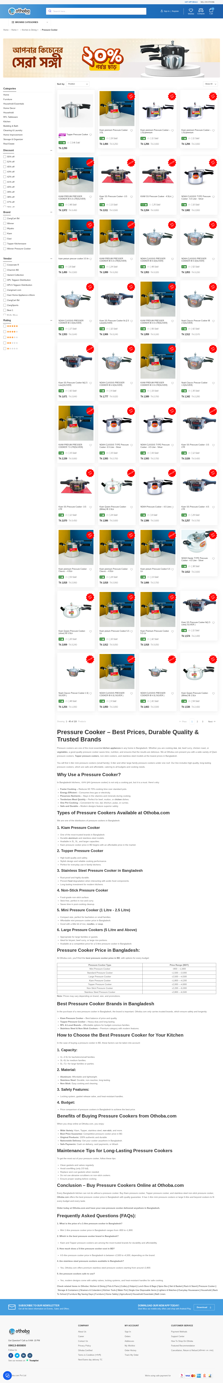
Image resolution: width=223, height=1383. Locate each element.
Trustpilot (33, 1360)
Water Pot (123, 1290)
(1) (68, 143)
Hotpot (134, 1286)
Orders (128, 1336)
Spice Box (164, 1286)
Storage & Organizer (13, 139)
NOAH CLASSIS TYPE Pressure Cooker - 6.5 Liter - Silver (196, 197)
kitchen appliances (112, 748)
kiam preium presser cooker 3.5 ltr (74, 258)
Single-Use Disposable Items (143, 1290)
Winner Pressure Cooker (19, 248)
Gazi (9, 238)
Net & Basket (177, 1286)
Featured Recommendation (183, 1346)
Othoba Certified (85, 1350)
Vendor (7, 258)
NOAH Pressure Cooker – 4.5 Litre (155, 507)
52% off (10, 161)
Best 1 (10, 310)
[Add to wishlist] (90, 135)
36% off (10, 207)
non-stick (107, 1130)
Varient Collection (15, 275)
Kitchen (6, 121)
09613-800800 (17, 1345)
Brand (6, 212)
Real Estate (8, 143)
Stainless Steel (74, 870)
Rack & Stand (191, 1286)
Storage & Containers (69, 1290)
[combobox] (96, 11)
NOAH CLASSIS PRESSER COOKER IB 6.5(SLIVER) (152, 259)
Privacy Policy (84, 1346)
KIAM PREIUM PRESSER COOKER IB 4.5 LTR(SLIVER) (153, 321)
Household (8, 112)
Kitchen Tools (110, 1290)
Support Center (177, 1336)
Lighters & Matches (168, 1290)
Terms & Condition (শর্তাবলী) (89, 1355)
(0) (107, 138)
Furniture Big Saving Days (81, 1294)
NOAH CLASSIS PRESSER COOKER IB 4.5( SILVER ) (152, 694)
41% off (10, 182)
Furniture (7, 99)
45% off (10, 166)
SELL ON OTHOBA (207, 2)
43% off (10, 171)
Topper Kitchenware (16, 243)
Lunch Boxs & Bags (148, 1286)
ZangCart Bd (13, 218)
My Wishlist (130, 1346)
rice (175, 748)
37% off (10, 202)
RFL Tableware (10, 117)
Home (5, 30)
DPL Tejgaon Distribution (19, 280)
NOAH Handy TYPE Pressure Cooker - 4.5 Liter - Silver (194, 559)
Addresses (129, 1341)
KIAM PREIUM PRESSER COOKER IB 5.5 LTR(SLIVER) (113, 259)
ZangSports (12, 305)
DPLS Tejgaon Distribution (19, 285)
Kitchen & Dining (29, 30)
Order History (130, 1350)
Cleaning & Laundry (12, 130)
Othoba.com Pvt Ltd (17, 1375)
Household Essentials (13, 103)
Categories (9, 88)
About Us (82, 1332)
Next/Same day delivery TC (90, 1360)
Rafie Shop (12, 315)
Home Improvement (12, 135)
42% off (10, 176)
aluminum (73, 838)
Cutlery (125, 1286)
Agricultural (126, 1294)
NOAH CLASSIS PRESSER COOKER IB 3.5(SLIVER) (71, 321)
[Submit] (49, 11)
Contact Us (83, 1341)
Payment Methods (179, 1332)
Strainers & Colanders (91, 1290)
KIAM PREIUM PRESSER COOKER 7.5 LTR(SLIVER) (71, 446)
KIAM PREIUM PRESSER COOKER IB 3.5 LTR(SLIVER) (153, 384)
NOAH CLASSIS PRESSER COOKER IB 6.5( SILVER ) (112, 694)
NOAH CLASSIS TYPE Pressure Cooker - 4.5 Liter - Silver (155, 446)
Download (202, 1307)
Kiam (9, 233)
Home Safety (113, 1294)
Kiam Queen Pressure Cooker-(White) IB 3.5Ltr (113, 508)
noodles (90, 924)
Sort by (60, 84)
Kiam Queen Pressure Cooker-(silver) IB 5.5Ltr (72, 632)
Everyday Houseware (190, 1290)
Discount (8, 150)
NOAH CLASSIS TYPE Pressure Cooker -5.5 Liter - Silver (114, 446)
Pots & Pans (114, 1286)
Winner (10, 223)
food (70, 881)
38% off (10, 197)
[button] (29, 22)
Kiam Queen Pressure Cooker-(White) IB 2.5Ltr (194, 694)
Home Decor (9, 108)
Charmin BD (13, 270)
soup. (100, 924)
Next (210, 721)
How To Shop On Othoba (182, 1341)
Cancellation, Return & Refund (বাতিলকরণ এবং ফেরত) (192, 1350)
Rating (7, 320)
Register (175, 11)
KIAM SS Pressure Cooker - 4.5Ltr (155, 196)
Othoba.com (63, 1197)
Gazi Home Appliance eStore (21, 295)
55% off (10, 156)
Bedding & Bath (10, 126)
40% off (10, 187)
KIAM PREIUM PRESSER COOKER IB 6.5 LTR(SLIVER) (72, 197)
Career (81, 1336)
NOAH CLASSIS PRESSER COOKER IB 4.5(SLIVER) (112, 384)
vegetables (62, 752)
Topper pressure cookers (87, 756)
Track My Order (132, 1355)
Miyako (10, 228)
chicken (118, 799)
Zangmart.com (14, 290)
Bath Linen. (160, 1294)
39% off (10, 192)
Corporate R (13, 265)
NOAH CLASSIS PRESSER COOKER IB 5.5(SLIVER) (193, 259)
